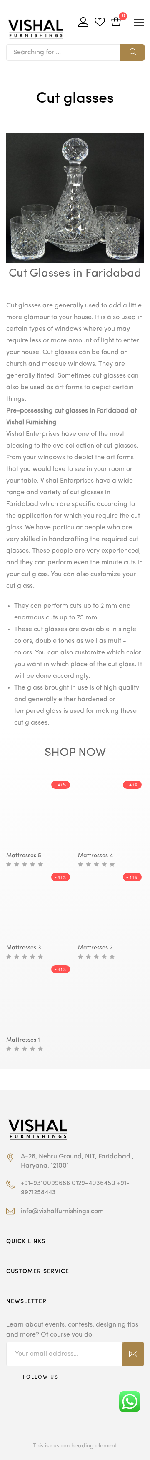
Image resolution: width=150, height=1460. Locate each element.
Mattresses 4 (95, 855)
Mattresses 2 (95, 948)
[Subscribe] (133, 1354)
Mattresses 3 (23, 948)
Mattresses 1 (23, 1040)
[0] (116, 22)
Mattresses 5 (23, 855)
